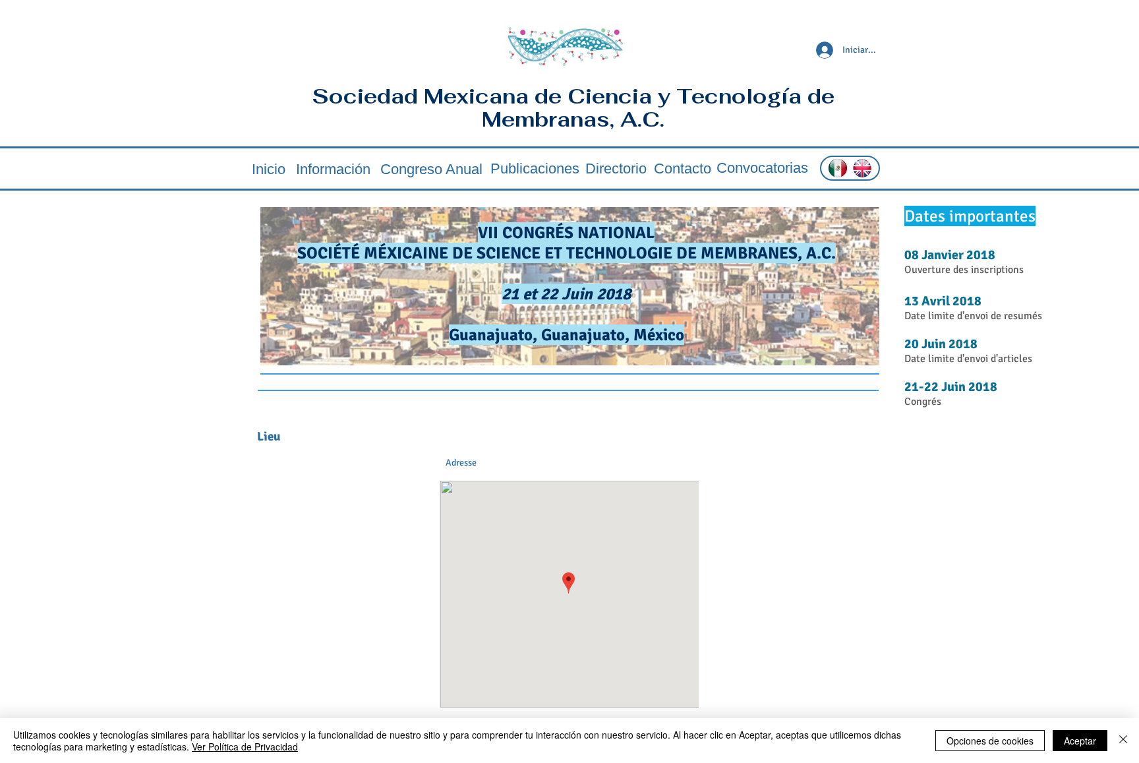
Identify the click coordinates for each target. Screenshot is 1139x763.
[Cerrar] (1123, 740)
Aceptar (1080, 740)
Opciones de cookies (990, 740)
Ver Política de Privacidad (245, 746)
